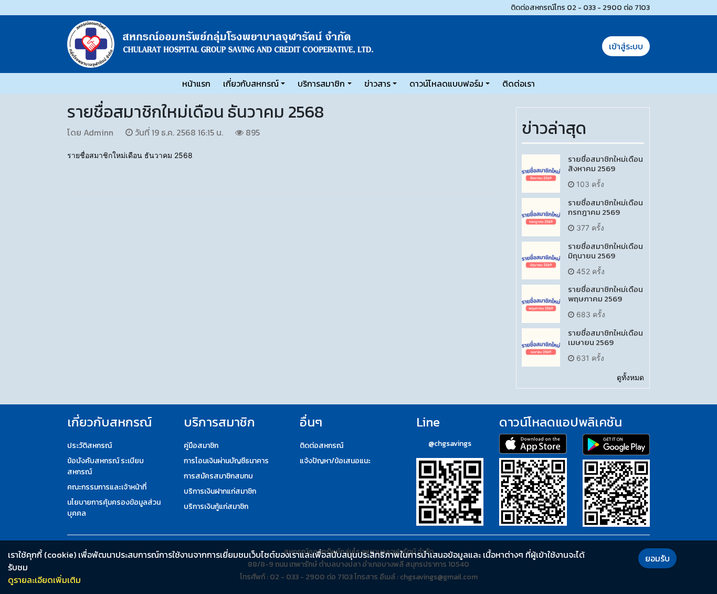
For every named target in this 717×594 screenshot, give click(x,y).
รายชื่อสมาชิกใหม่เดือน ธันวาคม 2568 (130, 155)
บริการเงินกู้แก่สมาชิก (216, 506)
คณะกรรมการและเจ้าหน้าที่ (106, 487)
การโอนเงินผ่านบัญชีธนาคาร (226, 460)
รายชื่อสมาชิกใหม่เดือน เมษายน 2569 (605, 337)
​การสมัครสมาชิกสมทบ (218, 476)
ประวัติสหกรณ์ (89, 445)
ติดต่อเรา (518, 83)
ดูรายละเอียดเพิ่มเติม (44, 580)
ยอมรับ (657, 558)
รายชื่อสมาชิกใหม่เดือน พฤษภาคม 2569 (605, 294)
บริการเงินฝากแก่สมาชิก (220, 491)
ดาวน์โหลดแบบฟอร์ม (446, 83)
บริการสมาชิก (321, 83)
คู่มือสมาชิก (201, 445)
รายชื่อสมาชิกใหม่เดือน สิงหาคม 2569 (605, 163)
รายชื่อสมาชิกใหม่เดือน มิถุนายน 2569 (605, 251)
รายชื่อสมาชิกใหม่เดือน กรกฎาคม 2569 (605, 207)
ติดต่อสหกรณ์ (321, 445)
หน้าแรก (196, 83)
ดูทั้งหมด (630, 377)
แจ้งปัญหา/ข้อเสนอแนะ (335, 460)
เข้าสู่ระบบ (626, 46)
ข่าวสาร (377, 83)
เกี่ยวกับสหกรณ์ (251, 83)
